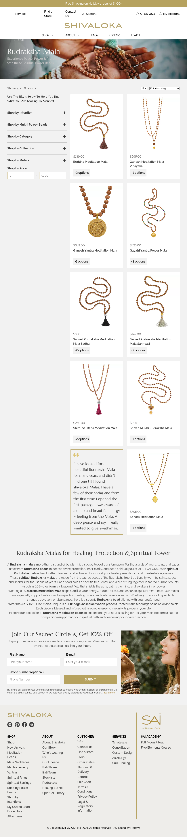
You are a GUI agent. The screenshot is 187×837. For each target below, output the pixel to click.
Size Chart (84, 782)
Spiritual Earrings (19, 782)
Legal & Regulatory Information (85, 806)
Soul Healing (121, 763)
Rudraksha (49, 782)
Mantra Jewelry (17, 767)
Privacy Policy (87, 796)
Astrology (119, 758)
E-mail (70, 654)
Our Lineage (50, 762)
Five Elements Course (156, 747)
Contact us (84, 747)
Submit (90, 679)
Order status (86, 762)
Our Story (49, 747)
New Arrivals (16, 747)
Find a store (85, 752)
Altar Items (14, 816)
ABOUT (70, 35)
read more (109, 692)
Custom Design (122, 752)
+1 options (138, 172)
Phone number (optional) (26, 672)
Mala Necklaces (18, 762)
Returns (82, 777)
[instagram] (9, 724)
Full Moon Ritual (152, 742)
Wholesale (119, 742)
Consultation (121, 747)
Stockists (48, 777)
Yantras (12, 772)
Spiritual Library (53, 793)
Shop (10, 742)
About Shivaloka (53, 742)
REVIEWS (114, 35)
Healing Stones (52, 788)
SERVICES (119, 736)
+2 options (82, 172)
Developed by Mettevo (126, 827)
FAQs (94, 35)
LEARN (135, 35)
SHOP (45, 35)
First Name (16, 654)
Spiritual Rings (17, 777)
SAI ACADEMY (151, 736)
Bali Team (49, 772)
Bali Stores (49, 767)
